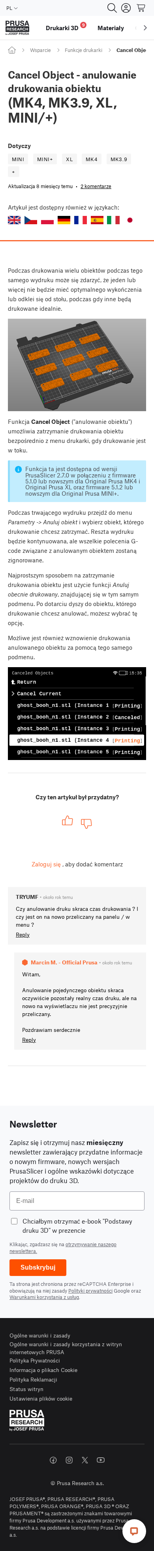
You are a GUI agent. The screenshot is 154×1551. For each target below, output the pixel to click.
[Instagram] (69, 1460)
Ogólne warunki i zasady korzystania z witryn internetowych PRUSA (65, 1348)
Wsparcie (40, 50)
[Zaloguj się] (126, 8)
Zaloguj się (46, 864)
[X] (85, 1460)
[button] (14, 220)
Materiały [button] (111, 27)
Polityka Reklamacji (33, 1379)
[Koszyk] (141, 8)
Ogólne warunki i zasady (39, 1335)
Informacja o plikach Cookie (43, 1369)
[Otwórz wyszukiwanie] (112, 8)
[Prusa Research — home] (17, 28)
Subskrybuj (38, 1267)
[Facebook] (53, 1460)
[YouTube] (100, 1460)
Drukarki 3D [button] (65, 26)
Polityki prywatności (90, 1290)
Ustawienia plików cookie (40, 1398)
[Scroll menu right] (145, 28)
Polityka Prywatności (34, 1360)
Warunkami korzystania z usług (44, 1297)
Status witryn (26, 1389)
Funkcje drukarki (83, 50)
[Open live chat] (134, 1531)
